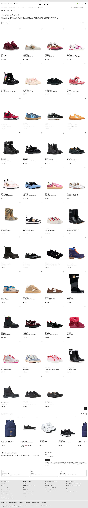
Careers (24, 487)
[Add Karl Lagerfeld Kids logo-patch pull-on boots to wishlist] (85, 341)
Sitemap (24, 495)
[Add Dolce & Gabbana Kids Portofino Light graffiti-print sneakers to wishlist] (85, 28)
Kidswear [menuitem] (16, 3)
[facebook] (73, 491)
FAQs (32, 473)
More (57, 18)
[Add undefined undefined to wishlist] (18, 417)
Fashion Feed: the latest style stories (73, 485)
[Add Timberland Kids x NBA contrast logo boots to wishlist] (85, 237)
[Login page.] (80, 4)
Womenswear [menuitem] (4, 3)
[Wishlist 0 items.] (82, 4)
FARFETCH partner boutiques (29, 485)
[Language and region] (77, 4)
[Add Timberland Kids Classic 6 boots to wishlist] (19, 376)
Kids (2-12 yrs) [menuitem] (31, 7)
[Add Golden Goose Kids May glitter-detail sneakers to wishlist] (41, 63)
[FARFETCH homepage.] (44, 4)
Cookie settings (43, 502)
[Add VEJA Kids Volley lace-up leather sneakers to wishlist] (41, 98)
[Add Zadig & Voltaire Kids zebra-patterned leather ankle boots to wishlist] (63, 133)
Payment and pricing (5, 491)
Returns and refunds (5, 489)
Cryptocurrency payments (6, 493)
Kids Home (3, 10)
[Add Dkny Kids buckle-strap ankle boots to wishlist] (19, 133)
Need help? (62, 473)
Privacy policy (4, 502)
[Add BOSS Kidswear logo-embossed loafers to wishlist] (63, 376)
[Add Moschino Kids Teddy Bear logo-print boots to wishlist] (85, 272)
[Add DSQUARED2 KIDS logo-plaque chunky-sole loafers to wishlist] (63, 63)
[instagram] (67, 491)
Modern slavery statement (28, 491)
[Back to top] (85, 408)
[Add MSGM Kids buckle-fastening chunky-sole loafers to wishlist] (41, 133)
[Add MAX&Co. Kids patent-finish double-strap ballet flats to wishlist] (63, 306)
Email (46, 454)
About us (25, 483)
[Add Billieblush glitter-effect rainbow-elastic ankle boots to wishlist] (19, 63)
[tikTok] (70, 491)
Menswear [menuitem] (10, 3)
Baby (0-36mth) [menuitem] (23, 7)
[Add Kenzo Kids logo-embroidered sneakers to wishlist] (63, 202)
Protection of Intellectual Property (32, 502)
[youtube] (76, 491)
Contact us (3, 483)
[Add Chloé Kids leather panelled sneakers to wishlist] (63, 28)
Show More (83, 413)
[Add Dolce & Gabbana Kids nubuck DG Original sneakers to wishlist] (85, 98)
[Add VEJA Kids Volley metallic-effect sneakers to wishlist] (63, 167)
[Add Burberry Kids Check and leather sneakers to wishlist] (41, 28)
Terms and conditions (12, 502)
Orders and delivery (5, 487)
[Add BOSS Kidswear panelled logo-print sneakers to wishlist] (63, 98)
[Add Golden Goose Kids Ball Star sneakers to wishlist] (41, 341)
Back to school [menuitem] (12, 7)
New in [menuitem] (6, 7)
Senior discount (48, 491)
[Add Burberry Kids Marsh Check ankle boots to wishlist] (19, 202)
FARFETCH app (26, 489)
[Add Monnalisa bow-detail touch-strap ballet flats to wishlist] (85, 63)
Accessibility (21, 502)
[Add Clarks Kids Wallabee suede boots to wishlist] (19, 272)
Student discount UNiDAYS (50, 487)
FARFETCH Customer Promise (7, 497)
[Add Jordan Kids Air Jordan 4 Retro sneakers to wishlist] (19, 98)
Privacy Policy (51, 463)
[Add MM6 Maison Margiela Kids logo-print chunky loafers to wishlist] (85, 133)
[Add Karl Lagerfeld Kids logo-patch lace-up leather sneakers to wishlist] (41, 376)
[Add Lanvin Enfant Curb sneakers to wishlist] (19, 28)
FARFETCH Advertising (27, 493)
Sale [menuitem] (2, 7)
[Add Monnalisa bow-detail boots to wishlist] (85, 306)
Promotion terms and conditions (7, 495)
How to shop (5, 473)
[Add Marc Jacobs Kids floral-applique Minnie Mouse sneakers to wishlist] (63, 341)
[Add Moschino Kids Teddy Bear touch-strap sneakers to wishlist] (19, 167)
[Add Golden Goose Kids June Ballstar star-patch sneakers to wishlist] (41, 272)
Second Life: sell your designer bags (73, 483)
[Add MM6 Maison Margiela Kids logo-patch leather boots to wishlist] (85, 202)
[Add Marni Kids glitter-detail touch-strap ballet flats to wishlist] (41, 167)
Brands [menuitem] (17, 7)
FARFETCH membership (49, 485)
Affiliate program (48, 483)
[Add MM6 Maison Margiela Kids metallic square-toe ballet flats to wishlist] (85, 167)
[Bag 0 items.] (85, 4)
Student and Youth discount (50, 489)
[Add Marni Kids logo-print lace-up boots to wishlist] (19, 306)
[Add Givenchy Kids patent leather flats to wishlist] (41, 237)
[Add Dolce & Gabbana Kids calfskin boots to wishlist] (19, 237)
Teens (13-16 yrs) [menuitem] (39, 7)
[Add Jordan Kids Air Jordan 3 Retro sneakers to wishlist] (19, 341)
